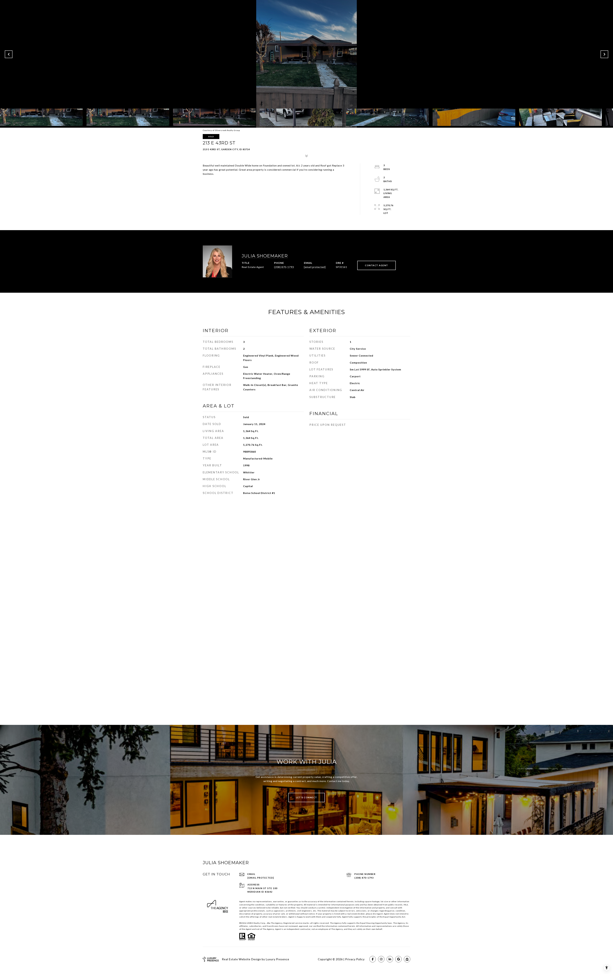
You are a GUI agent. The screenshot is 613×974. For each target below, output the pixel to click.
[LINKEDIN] (390, 959)
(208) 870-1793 (284, 266)
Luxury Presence (277, 959)
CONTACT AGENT (376, 265)
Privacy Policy (355, 959)
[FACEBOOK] (372, 959)
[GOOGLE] (398, 959)
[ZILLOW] (407, 959)
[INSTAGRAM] (381, 959)
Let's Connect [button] (306, 797)
